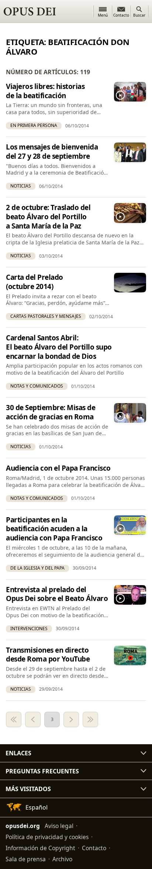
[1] (13, 719)
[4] (71, 719)
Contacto (94, 848)
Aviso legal (59, 826)
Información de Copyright (40, 848)
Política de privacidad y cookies (47, 837)
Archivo (62, 859)
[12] (90, 719)
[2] (33, 719)
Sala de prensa (26, 859)
